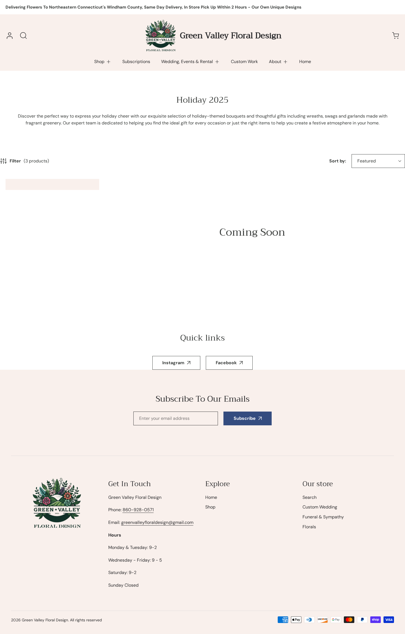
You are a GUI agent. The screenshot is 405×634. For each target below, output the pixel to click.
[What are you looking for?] (23, 35)
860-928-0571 (138, 510)
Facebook (226, 363)
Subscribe (245, 418)
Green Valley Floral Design (45, 619)
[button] (103, 62)
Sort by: (337, 161)
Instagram (173, 363)
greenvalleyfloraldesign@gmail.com (157, 522)
